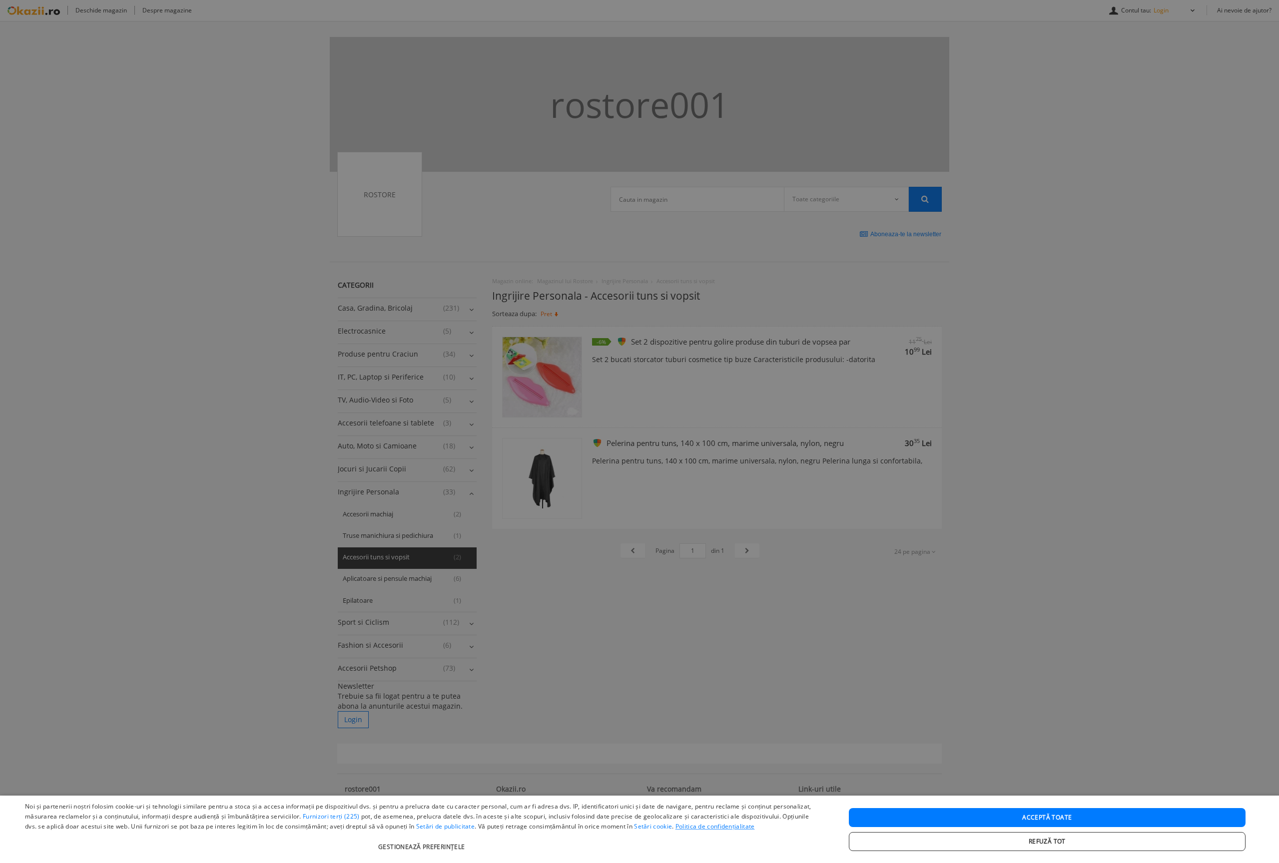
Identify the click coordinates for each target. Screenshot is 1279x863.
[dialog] (639, 829)
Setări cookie (653, 826)
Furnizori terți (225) (331, 816)
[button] (423, 842)
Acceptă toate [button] (1047, 817)
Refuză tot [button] (1047, 841)
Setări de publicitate (445, 826)
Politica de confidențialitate (715, 826)
